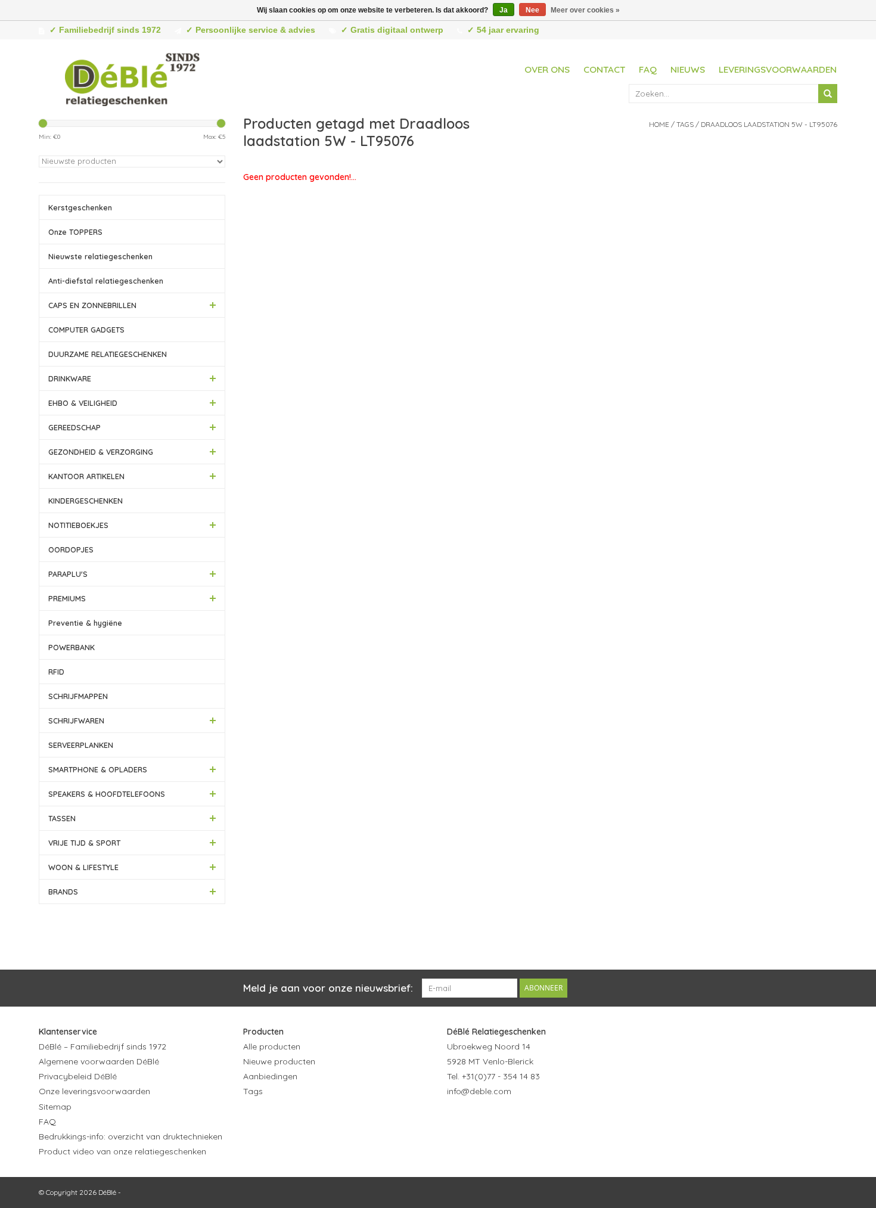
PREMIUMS (67, 598)
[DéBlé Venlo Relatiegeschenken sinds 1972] (132, 77)
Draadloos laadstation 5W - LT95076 (769, 124)
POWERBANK (71, 647)
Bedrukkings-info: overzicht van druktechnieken (130, 1136)
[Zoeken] (827, 93)
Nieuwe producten (279, 1061)
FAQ (648, 69)
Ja (503, 10)
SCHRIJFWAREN (76, 720)
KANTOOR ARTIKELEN (86, 476)
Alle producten (271, 1046)
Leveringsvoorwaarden (778, 69)
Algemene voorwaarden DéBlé (99, 1061)
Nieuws (687, 69)
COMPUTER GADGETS (86, 329)
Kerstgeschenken (80, 207)
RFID (56, 671)
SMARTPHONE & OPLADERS (97, 769)
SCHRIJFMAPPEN (78, 696)
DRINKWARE (69, 378)
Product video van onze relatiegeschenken (122, 1151)
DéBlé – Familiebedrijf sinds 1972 (102, 1046)
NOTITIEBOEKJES (78, 525)
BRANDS (63, 891)
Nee (532, 10)
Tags (685, 124)
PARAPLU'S (68, 574)
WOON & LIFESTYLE (83, 867)
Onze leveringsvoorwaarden (94, 1091)
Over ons (547, 69)
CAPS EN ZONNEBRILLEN (92, 305)
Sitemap (55, 1106)
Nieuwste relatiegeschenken (100, 256)
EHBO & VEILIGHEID (82, 403)
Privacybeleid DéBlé (78, 1076)
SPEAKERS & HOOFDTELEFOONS (106, 794)
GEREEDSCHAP (74, 427)
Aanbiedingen (270, 1076)
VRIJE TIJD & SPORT (84, 842)
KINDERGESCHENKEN (85, 500)
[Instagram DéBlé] (520, 1121)
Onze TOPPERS (75, 232)
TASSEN (62, 818)
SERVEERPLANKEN (80, 745)
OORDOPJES (71, 549)
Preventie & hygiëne (85, 623)
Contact (604, 69)
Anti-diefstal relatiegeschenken (105, 280)
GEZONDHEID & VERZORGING (100, 452)
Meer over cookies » (585, 10)
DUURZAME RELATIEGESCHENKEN (107, 354)
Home (659, 124)
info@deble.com (479, 1091)
